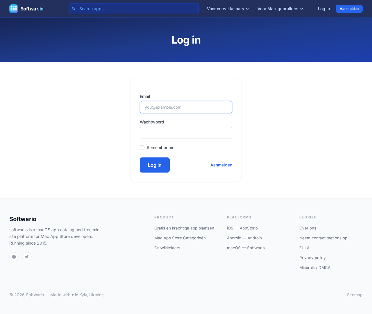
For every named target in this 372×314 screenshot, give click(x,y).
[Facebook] (14, 256)
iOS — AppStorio (242, 228)
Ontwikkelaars (167, 247)
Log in (324, 8)
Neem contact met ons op (323, 238)
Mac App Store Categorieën (180, 238)
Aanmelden (349, 8)
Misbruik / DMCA (314, 267)
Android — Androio (244, 238)
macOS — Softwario (246, 247)
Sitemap (355, 294)
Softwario (22, 219)
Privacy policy (312, 257)
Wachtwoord (152, 121)
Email (145, 96)
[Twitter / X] (26, 256)
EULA (304, 247)
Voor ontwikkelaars (225, 8)
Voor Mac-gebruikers (277, 8)
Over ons (307, 228)
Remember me (160, 147)
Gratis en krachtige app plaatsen (184, 228)
